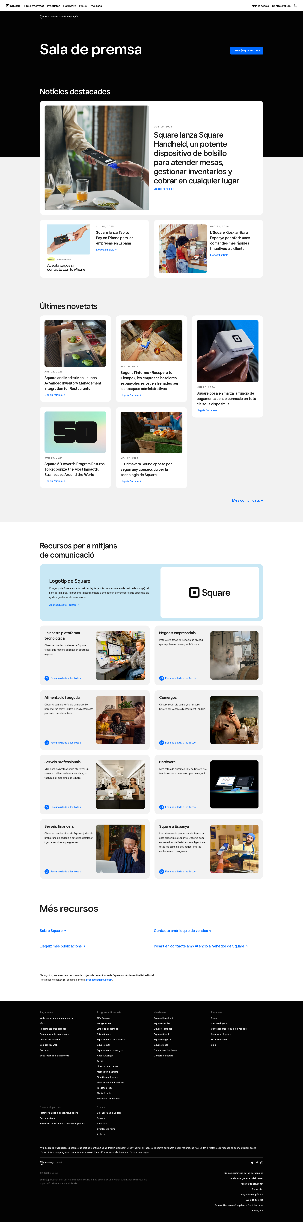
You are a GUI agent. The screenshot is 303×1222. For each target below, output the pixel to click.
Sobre (51, 930)
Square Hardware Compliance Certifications (239, 1205)
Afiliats (101, 1134)
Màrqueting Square (107, 1072)
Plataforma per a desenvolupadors (59, 1113)
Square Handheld (163, 1018)
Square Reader (162, 1023)
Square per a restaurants (111, 1039)
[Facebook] (256, 1162)
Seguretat (257, 1189)
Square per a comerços (110, 1050)
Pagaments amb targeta (53, 1029)
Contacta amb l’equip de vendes (229, 1029)
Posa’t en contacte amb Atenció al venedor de (199, 946)
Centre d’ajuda (219, 1023)
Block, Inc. (257, 1210)
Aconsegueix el (62, 604)
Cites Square (104, 1034)
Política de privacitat (252, 1184)
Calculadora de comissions (54, 1034)
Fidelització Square (107, 1077)
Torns (100, 1061)
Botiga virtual (104, 1023)
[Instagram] (261, 1162)
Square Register (163, 1039)
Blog (213, 1045)
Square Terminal (163, 1029)
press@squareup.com (247, 50)
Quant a (101, 1118)
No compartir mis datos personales (243, 1173)
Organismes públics (252, 1194)
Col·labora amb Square (109, 1113)
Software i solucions (108, 1098)
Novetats (102, 1123)
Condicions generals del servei (246, 1178)
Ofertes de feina (106, 1129)
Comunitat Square (221, 1034)
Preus (214, 1018)
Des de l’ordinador (50, 1039)
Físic (42, 1023)
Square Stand (161, 1034)
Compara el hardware (165, 1050)
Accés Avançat (105, 1055)
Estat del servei (219, 1039)
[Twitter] (252, 1162)
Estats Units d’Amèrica (62, 16)
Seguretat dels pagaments (54, 1055)
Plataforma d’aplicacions (110, 1082)
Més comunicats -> (247, 500)
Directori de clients (107, 1066)
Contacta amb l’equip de (181, 930)
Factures (45, 1050)
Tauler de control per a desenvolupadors (62, 1123)
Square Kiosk (161, 1045)
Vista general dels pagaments (56, 1018)
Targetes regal (105, 1088)
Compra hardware (163, 1055)
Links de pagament (107, 1029)
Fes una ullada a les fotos (65, 678)
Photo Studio (104, 1093)
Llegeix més (61, 946)
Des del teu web (49, 1045)
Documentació (48, 1118)
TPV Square (103, 1018)
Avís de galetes (254, 1200)
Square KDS (103, 1045)
